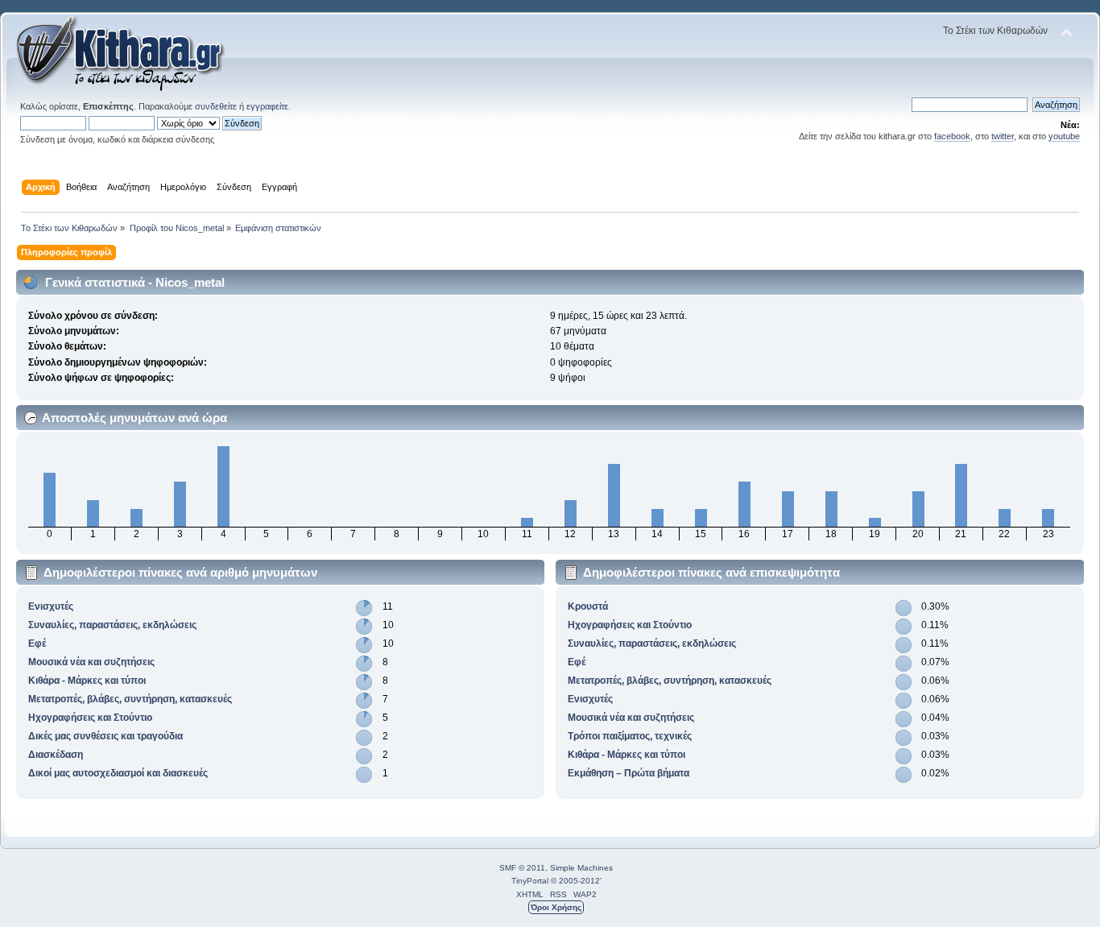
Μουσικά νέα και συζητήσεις (91, 662)
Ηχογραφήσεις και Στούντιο (90, 717)
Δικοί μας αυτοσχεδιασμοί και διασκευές (118, 773)
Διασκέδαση (55, 754)
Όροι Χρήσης (556, 907)
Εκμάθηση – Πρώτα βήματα (628, 773)
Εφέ (37, 643)
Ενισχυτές (50, 606)
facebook (952, 136)
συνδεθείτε (216, 106)
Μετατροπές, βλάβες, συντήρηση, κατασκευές (130, 699)
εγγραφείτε (267, 106)
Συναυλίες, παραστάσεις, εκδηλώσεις (112, 625)
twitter (1002, 136)
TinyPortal (529, 880)
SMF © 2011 (522, 867)
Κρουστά (588, 606)
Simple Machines (581, 867)
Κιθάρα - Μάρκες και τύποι (87, 680)
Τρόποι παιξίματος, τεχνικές (630, 736)
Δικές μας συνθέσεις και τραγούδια (105, 736)
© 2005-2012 (575, 880)
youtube (1064, 136)
